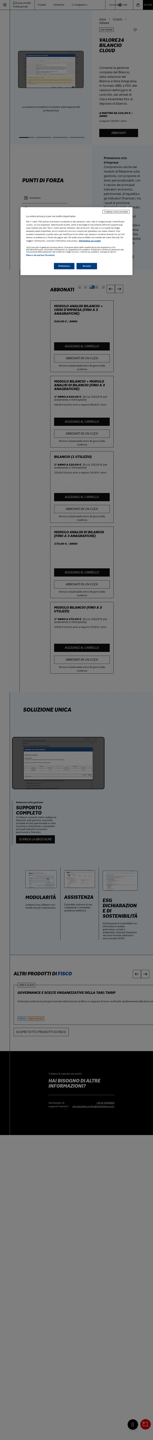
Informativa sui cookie (90, 241)
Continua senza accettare (116, 212)
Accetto (87, 266)
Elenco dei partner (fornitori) (40, 255)
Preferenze (64, 266)
